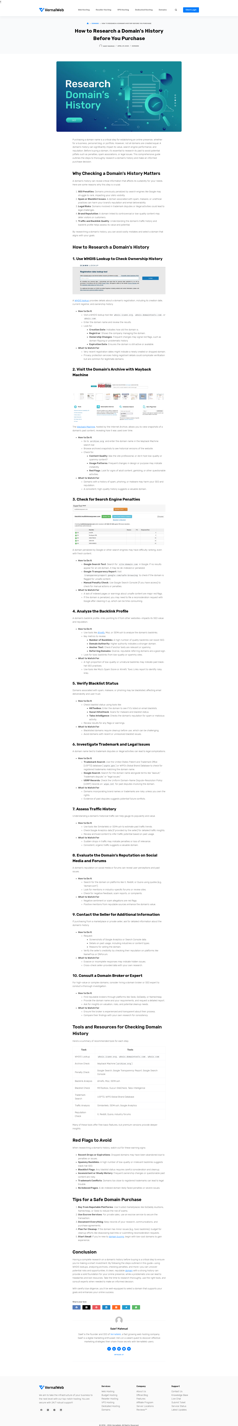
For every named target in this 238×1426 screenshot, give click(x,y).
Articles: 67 (119, 1354)
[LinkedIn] (106, 1307)
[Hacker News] (116, 1307)
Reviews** (141, 1409)
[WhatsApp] (136, 1307)
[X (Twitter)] (86, 1307)
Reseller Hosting (103, 10)
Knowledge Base (179, 1395)
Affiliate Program (144, 1402)
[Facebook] (77, 1307)
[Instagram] (54, 1410)
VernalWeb (115, 1334)
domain (129, 1270)
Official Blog (142, 1395)
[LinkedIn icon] (114, 1349)
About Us (141, 1391)
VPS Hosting (123, 10)
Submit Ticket (178, 1402)
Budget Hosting (109, 1395)
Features (140, 1398)
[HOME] (88, 23)
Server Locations (145, 1406)
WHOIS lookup (82, 300)
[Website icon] (119, 1349)
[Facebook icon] (109, 1349)
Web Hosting (84, 10)
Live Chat (176, 1398)
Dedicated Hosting (144, 10)
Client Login (191, 10)
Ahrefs (101, 632)
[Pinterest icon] (129, 1349)
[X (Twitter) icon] (124, 1349)
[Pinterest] (96, 1307)
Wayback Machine (86, 426)
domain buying (116, 1236)
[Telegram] (126, 1307)
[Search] (176, 10)
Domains (163, 10)
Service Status (178, 1406)
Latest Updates (179, 1409)
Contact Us (176, 1391)
